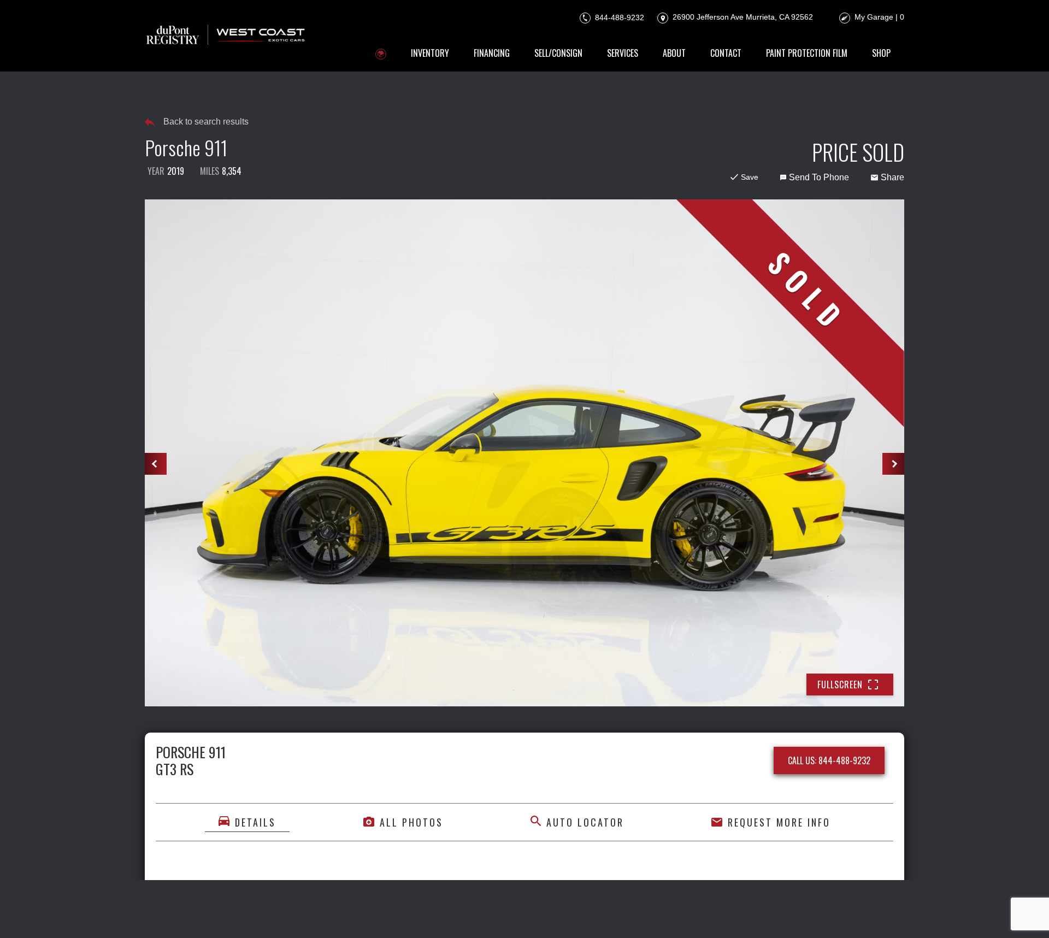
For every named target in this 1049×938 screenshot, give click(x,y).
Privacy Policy (376, 914)
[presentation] (156, 464)
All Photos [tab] (411, 822)
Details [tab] (255, 822)
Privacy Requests (508, 914)
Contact (725, 53)
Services (622, 53)
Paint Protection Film (806, 53)
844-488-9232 (618, 17)
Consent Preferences (593, 914)
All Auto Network (867, 914)
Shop (881, 53)
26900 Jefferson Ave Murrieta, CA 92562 (741, 17)
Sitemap (659, 914)
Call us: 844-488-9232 (829, 760)
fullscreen (840, 684)
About (674, 53)
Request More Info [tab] (779, 822)
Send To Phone (819, 177)
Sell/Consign (558, 53)
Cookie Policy (439, 914)
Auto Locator (585, 822)
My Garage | (879, 17)
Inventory (430, 53)
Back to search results (206, 121)
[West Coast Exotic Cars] (226, 36)
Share (892, 177)
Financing (492, 53)
